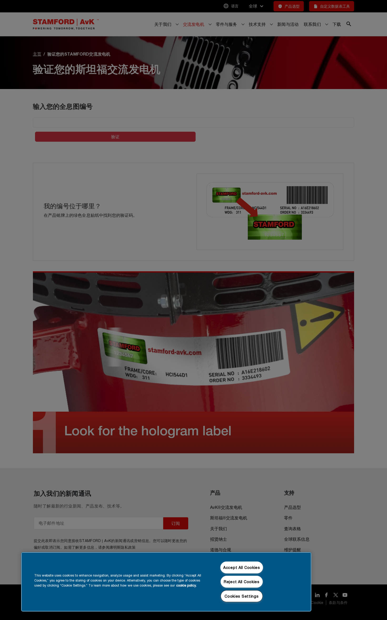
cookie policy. (186, 585)
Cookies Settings (242, 596)
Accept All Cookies (241, 567)
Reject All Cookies (242, 581)
